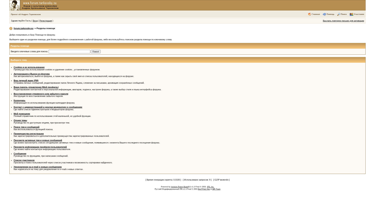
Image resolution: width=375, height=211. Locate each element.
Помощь (330, 14)
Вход (35, 21)
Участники (359, 14)
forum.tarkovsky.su (23, 28)
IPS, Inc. (210, 187)
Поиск (344, 14)
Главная (316, 14)
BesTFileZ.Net (204, 189)
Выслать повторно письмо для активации (343, 21)
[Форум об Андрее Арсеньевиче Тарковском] (35, 5)
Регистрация (45, 21)
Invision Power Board (179, 187)
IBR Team (216, 189)
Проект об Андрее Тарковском (26, 14)
